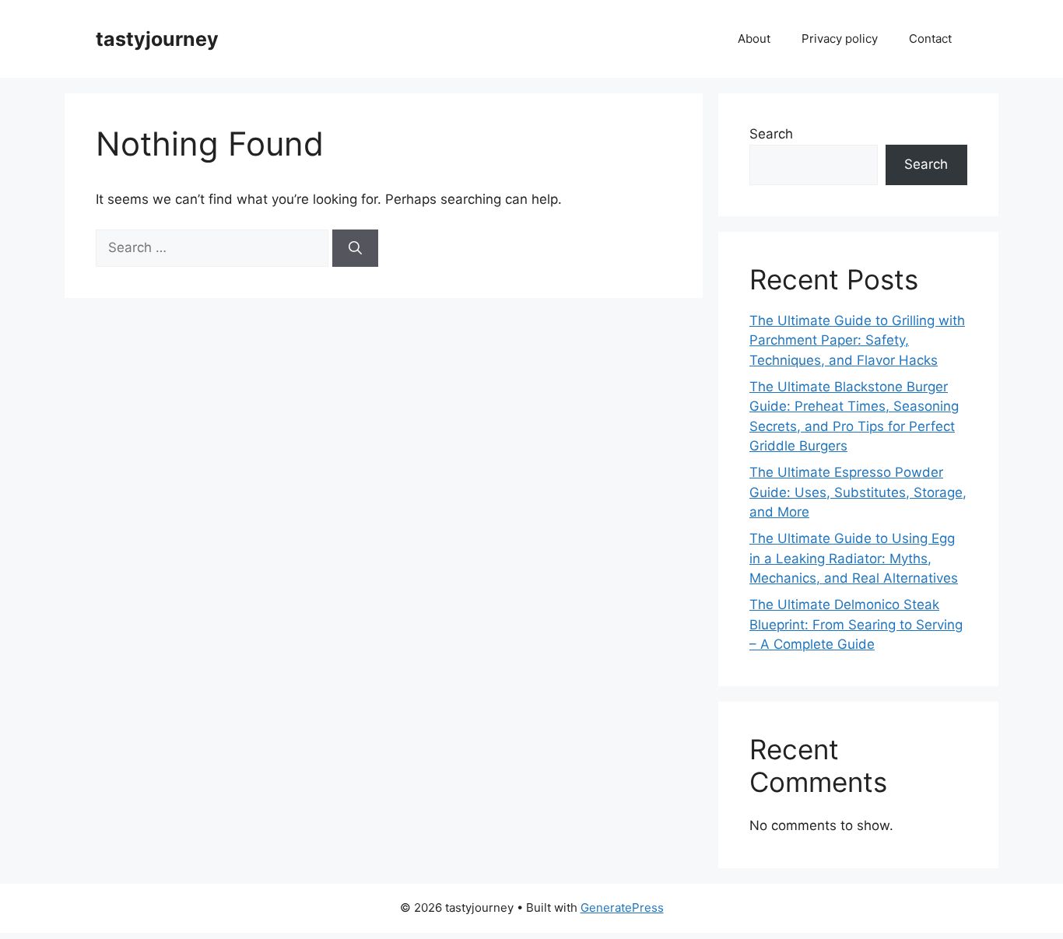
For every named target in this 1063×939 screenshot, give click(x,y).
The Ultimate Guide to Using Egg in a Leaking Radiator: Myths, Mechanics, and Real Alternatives (853, 558)
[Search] (355, 248)
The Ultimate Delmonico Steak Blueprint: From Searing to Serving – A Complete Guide (856, 624)
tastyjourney (157, 39)
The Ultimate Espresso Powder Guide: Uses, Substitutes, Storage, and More (858, 492)
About (754, 38)
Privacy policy (840, 38)
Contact (930, 38)
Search (771, 134)
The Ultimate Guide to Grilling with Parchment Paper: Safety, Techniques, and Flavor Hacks (857, 340)
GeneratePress (622, 907)
